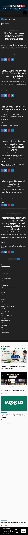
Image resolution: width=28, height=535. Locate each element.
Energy (4, 292)
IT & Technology (6, 311)
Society (18, 138)
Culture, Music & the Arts (8, 287)
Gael (3, 125)
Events (4, 297)
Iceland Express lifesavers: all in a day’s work (14, 183)
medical (9, 90)
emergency (10, 198)
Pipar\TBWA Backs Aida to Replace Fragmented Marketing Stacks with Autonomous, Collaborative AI (12, 391)
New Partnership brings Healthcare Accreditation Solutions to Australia (14, 36)
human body (7, 165)
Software (4, 325)
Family (3, 299)
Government (5, 304)
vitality (11, 165)
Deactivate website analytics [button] (17, 531)
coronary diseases (5, 164)
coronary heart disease (14, 164)
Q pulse (17, 54)
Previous (11, 259)
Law (3, 313)
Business (4, 280)
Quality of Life (15, 246)
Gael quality (10, 54)
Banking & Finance (6, 276)
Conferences (5, 283)
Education (4, 290)
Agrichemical (4, 245)
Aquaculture (5, 273)
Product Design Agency (8, 246)
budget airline (4, 198)
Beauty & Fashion (6, 278)
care (7, 54)
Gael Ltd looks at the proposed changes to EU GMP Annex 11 (14, 108)
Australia (3, 54)
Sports (3, 327)
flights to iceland (15, 198)
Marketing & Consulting (18, 213)
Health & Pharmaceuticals (13, 30)
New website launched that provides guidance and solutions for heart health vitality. (14, 146)
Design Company (17, 245)
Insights (4, 308)
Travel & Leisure (16, 178)
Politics (4, 318)
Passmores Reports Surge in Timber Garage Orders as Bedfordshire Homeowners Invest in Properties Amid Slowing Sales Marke (13, 416)
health (14, 54)
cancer (3, 90)
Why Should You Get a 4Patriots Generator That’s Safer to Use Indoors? (13, 523)
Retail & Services (13, 215)
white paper (15, 125)
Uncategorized (5, 332)
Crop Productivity (10, 245)
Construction (5, 285)
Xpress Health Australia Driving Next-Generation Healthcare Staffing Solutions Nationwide (13, 367)
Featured (10, 178)
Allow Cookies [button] (23, 531)
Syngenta (20, 246)
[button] (9, 533)
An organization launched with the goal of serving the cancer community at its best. (14, 73)
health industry (10, 125)
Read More (3, 87)
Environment (23, 245)
